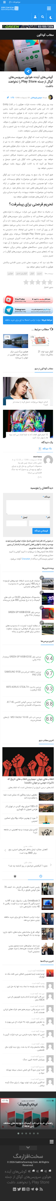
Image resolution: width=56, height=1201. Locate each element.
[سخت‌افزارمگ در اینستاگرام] (28, 1189)
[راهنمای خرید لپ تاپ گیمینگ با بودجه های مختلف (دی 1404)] (28, 1113)
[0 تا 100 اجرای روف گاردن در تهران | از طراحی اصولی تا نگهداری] (46, 808)
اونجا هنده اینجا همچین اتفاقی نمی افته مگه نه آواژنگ (24, 975)
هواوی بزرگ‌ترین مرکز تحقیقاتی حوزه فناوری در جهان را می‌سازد (18, 354)
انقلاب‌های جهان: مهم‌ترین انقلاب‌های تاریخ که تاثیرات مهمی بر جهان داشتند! (30, 781)
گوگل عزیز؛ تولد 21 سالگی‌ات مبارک (45, 353)
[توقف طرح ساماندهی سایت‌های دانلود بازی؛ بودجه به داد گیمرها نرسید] (48, 934)
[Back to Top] (28, 1148)
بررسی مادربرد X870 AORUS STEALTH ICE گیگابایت (23, 688)
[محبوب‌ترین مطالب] (15, 877)
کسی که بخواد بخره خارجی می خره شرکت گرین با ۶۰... (23, 1036)
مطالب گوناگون (45, 35)
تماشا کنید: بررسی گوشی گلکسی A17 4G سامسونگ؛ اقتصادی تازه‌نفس (24, 704)
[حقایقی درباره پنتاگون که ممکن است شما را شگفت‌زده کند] (46, 796)
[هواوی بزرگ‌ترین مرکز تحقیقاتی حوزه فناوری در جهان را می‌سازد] (15, 341)
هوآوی (10, 273)
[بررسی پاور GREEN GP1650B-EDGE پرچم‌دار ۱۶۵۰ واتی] (48, 614)
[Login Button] (35, 17)
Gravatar (26, 559)
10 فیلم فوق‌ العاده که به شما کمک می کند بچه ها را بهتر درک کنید (28, 436)
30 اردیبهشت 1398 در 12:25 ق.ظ (26, 459)
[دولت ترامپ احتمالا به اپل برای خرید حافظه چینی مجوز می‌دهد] (48, 919)
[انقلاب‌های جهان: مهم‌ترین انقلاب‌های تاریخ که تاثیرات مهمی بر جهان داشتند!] (28, 761)
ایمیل (24, 517)
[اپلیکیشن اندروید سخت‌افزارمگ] (36, 1189)
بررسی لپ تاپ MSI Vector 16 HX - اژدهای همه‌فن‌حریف (22, 719)
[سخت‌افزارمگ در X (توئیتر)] (19, 1189)
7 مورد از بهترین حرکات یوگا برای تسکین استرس (20, 819)
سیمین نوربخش (36, 97)
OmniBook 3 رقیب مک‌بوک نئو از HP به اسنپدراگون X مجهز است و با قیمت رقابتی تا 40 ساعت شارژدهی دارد (21, 904)
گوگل (32, 273)
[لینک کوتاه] (8, 97)
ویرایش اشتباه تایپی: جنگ (33, 1060)
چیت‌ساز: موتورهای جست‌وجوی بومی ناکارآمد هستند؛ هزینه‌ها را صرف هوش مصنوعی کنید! (24, 948)
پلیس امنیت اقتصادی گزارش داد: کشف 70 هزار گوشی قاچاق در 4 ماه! (22, 888)
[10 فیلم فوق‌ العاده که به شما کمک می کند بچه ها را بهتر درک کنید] (28, 424)
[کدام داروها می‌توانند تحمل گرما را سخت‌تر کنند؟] (28, 391)
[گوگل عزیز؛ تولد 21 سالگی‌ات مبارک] (40, 341)
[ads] (28, 26)
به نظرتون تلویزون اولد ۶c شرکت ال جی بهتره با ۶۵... (24, 1023)
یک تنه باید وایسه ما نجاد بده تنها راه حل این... (25, 986)
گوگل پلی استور (21, 273)
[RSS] (41, 1189)
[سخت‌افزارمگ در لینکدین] (14, 1189)
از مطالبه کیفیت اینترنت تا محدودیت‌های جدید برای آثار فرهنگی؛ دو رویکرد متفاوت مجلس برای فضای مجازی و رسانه (23, 628)
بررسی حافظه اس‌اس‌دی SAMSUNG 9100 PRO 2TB (22, 673)
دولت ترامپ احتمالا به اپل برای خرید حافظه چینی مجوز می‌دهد (22, 321)
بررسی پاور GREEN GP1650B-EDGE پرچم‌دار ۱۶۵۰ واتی (24, 614)
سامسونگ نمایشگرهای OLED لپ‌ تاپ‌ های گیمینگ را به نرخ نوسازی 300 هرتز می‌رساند (21, 599)
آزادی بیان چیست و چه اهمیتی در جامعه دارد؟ (20, 831)
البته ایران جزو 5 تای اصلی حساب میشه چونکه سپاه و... (25, 1071)
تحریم (39, 273)
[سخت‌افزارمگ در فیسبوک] (23, 1189)
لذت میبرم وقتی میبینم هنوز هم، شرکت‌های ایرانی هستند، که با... (23, 1011)
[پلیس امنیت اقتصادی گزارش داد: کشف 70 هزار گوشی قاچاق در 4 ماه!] (48, 889)
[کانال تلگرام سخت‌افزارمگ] (32, 1189)
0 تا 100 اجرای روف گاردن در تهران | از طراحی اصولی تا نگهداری (21, 808)
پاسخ (40, 477)
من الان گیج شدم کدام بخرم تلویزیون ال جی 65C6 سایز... (26, 998)
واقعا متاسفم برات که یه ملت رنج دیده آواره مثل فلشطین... (24, 1048)
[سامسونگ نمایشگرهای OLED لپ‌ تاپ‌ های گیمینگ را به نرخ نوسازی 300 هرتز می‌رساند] (48, 599)
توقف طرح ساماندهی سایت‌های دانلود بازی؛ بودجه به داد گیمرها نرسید (21, 933)
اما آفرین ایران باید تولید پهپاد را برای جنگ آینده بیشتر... (24, 1084)
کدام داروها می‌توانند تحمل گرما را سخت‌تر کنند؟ (30, 403)
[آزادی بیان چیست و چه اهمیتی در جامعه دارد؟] (46, 831)
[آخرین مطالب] (41, 877)
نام (48, 517)
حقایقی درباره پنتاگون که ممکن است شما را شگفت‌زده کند (20, 796)
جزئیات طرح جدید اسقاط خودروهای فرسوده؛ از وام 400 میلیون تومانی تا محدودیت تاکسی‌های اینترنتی (21, 584)
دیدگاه (43, 449)
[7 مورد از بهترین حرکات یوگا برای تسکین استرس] (46, 819)
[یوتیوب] (28, 300)
